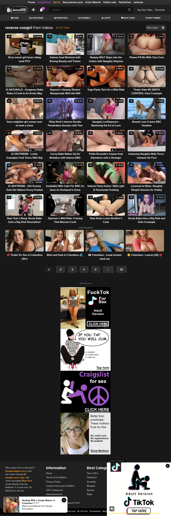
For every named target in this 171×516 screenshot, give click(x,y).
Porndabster (95, 511)
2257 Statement (54, 490)
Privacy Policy (53, 481)
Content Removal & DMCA (60, 486)
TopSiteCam (125, 2)
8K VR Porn (82, 511)
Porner (31, 2)
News (49, 473)
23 (121, 269)
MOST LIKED (129, 18)
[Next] (108, 269)
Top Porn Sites (144, 10)
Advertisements (54, 494)
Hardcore (92, 477)
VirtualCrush (44, 2)
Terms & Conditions (56, 477)
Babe (89, 494)
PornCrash (70, 511)
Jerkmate (138, 2)
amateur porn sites (15, 477)
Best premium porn (73, 2)
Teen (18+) (92, 473)
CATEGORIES (37, 18)
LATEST (107, 18)
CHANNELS (85, 18)
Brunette (91, 481)
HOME (16, 18)
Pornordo (160, 10)
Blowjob (91, 486)
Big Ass (91, 490)
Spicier (56, 2)
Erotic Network (93, 2)
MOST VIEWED (154, 18)
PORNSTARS (62, 18)
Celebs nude (109, 2)
